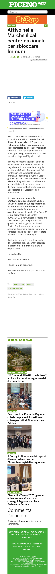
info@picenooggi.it (34, 560)
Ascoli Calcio (37, 532)
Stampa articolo (39, 60)
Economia (12, 411)
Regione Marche (15, 288)
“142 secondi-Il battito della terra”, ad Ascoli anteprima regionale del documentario (27, 378)
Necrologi (36, 547)
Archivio (27, 549)
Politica (15, 535)
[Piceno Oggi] (28, 7)
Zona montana (14, 492)
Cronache (14, 532)
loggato (23, 521)
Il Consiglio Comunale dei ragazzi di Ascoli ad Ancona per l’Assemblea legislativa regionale (26, 459)
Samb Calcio (25, 544)
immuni (30, 285)
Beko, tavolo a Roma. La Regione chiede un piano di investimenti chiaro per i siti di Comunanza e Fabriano (25, 419)
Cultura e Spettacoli (17, 372)
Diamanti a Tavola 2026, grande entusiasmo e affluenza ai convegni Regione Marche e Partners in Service (25, 500)
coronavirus (19, 285)
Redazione (14, 57)
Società (11, 26)
